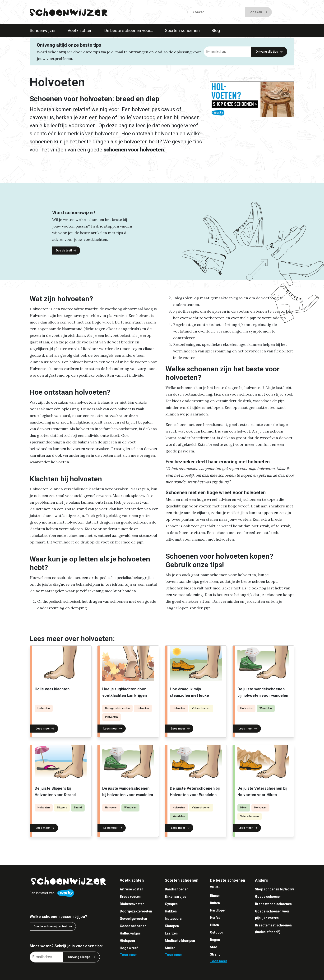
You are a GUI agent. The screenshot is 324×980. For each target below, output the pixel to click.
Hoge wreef (129, 948)
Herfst (215, 918)
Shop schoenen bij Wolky (274, 889)
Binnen (215, 896)
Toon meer (128, 955)
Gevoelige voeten (133, 919)
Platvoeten (111, 717)
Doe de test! (64, 250)
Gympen (171, 904)
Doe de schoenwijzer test (50, 926)
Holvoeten (43, 708)
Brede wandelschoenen (273, 904)
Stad (213, 947)
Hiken (243, 807)
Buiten (215, 903)
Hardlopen (218, 910)
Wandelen (265, 708)
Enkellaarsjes (175, 896)
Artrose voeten (131, 889)
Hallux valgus (130, 933)
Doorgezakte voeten (117, 708)
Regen (215, 940)
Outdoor (216, 932)
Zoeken (256, 12)
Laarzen (171, 933)
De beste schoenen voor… (128, 30)
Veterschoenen (201, 708)
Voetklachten (80, 30)
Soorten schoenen (182, 30)
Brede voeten (130, 896)
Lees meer (43, 728)
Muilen (170, 948)
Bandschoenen (176, 889)
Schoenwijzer (43, 30)
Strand (78, 807)
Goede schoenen (133, 926)
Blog (216, 30)
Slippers (62, 807)
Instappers (173, 919)
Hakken (171, 911)
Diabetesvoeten (132, 904)
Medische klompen (180, 941)
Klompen (172, 926)
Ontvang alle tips (267, 51)
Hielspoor (127, 941)
